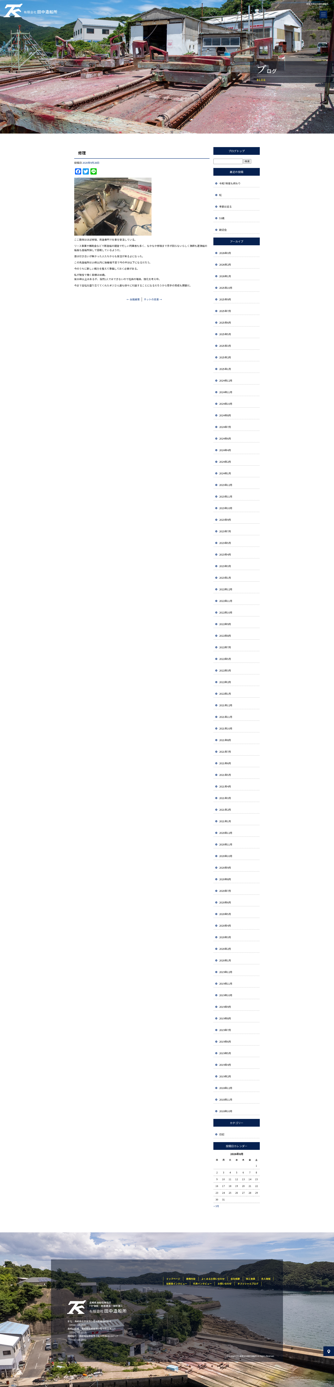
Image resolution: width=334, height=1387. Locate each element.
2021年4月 (225, 786)
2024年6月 (225, 438)
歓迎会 (223, 230)
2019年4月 (225, 1065)
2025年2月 (225, 357)
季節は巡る (225, 206)
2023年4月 (225, 554)
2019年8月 (225, 1018)
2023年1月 (225, 577)
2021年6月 (225, 763)
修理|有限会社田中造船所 (317, 3)
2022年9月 (225, 624)
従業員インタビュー (176, 1283)
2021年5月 (225, 775)
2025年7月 (225, 311)
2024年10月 (225, 404)
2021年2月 (225, 809)
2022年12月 (225, 589)
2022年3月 (225, 670)
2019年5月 (225, 1053)
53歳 (221, 218)
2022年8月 (225, 635)
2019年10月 (225, 995)
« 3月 (216, 1206)
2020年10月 (225, 856)
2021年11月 (225, 717)
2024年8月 (225, 415)
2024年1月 (225, 473)
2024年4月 (225, 450)
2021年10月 (225, 728)
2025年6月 (225, 322)
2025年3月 (225, 346)
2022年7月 (225, 647)
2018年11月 (225, 1099)
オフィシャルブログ (248, 1283)
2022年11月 (225, 601)
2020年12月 (225, 833)
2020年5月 (225, 914)
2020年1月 (225, 960)
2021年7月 (225, 751)
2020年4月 (225, 925)
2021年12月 (225, 705)
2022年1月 (225, 693)
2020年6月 (225, 902)
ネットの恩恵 (153, 299)
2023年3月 (225, 566)
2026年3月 (225, 253)
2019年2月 (225, 1076)
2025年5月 (225, 334)
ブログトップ (236, 151)
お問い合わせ (225, 1283)
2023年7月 (225, 531)
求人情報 (265, 1278)
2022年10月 (225, 612)
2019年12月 (225, 972)
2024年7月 (225, 427)
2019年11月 (225, 983)
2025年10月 (225, 288)
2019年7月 (225, 1030)
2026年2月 (225, 264)
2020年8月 (225, 879)
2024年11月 (225, 392)
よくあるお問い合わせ (213, 1278)
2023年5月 (225, 543)
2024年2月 (225, 461)
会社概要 (235, 1278)
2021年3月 (225, 798)
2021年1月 (225, 821)
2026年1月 (225, 276)
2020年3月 (225, 937)
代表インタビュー (202, 1283)
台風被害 (133, 299)
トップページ (173, 1278)
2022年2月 (225, 682)
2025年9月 (225, 299)
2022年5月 (225, 659)
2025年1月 (225, 369)
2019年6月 (225, 1041)
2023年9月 (225, 519)
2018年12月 (225, 1088)
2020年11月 (225, 844)
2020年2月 (225, 949)
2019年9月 (225, 1007)
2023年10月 (225, 508)
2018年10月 (225, 1111)
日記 (221, 1134)
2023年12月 (225, 485)
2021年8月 (225, 740)
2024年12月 (225, 380)
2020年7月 (225, 891)
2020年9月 (225, 867)
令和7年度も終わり (230, 183)
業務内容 (190, 1278)
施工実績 (250, 1278)
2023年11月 (225, 496)
